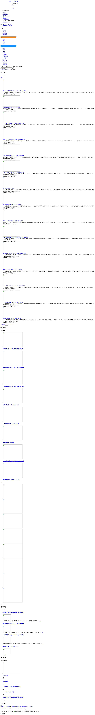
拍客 (4, 42)
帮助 (5, 64)
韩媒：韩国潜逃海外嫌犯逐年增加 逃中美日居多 (14, 286)
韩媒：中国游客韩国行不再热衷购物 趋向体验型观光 (15, 90)
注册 (13, 8)
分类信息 (5, 60)
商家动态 (5, 33)
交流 (4, 43)
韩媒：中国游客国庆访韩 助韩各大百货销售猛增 (14, 139)
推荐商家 (5, 54)
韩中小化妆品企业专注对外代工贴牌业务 (12, 204)
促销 (4, 39)
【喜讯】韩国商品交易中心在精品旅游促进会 (13, 386)
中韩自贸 (5, 30)
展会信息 (5, 32)
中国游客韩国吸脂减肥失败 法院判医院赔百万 (13, 155)
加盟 (4, 51)
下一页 (12, 324)
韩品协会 (5, 34)
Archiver (5, 706)
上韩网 (4, 58)
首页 (5, 56)
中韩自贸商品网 (4, 69)
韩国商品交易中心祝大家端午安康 (11, 404)
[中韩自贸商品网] (6, 25)
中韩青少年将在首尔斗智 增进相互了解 (12, 318)
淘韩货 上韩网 (6, 22)
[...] (39, 620)
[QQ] (2, 706)
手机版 (8, 706)
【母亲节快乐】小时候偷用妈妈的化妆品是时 (13, 461)
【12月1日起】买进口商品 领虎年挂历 (11, 686)
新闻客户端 (5, 14)
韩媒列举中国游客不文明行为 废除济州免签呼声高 (14, 253)
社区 (5, 57)
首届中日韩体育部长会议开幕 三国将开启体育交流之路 (15, 237)
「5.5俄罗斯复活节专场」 (9, 692)
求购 (4, 49)
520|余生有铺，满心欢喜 (8, 442)
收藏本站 (16, 1)
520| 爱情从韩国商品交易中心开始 (11, 423)
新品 (4, 40)
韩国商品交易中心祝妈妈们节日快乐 (11, 479)
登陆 (13, 4)
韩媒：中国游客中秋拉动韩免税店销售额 (12, 269)
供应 (4, 48)
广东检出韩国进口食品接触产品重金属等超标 (13, 302)
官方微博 (5, 13)
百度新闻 (5, 18)
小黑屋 (12, 706)
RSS (1, 77)
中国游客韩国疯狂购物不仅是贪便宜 (11, 107)
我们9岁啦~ (5, 675)
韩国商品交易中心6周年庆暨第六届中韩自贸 (13, 348)
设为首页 (11, 1)
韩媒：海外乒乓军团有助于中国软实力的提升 (13, 172)
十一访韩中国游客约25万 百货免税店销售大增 (13, 123)
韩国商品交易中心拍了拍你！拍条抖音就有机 (13, 367)
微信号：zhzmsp (6, 15)
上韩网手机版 (6, 19)
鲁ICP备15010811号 (26, 706)
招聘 (4, 52)
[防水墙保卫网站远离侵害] (32, 706)
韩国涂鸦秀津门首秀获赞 (8, 188)
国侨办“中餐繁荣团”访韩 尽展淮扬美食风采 (13, 220)
